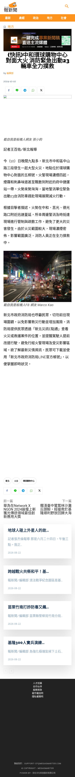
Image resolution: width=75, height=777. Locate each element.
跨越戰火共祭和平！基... (28, 571)
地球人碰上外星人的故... (28, 530)
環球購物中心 (29, 481)
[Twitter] (40, 90)
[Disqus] (37, 423)
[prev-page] (5, 671)
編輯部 (10, 73)
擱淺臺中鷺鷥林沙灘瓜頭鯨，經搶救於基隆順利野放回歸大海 (56, 509)
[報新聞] (10, 7)
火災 (16, 481)
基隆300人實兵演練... (26, 642)
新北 (7, 481)
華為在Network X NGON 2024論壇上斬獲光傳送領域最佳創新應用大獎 (19, 511)
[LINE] (16, 90)
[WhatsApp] (32, 90)
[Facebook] (8, 90)
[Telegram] (24, 90)
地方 (11, 27)
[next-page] (11, 671)
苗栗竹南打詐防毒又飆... (28, 607)
